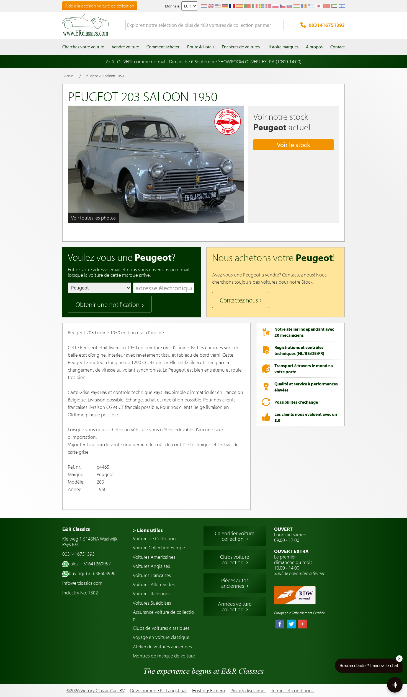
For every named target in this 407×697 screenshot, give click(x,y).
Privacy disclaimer (248, 690)
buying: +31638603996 (92, 573)
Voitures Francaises (152, 575)
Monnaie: (172, 6)
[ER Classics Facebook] (279, 625)
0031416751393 (327, 25)
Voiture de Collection (154, 538)
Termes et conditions (292, 690)
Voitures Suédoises (152, 603)
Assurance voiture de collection (163, 615)
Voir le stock (293, 144)
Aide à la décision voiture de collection (99, 6)
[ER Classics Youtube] (302, 625)
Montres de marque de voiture (164, 655)
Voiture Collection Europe (159, 547)
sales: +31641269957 (90, 563)
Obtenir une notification (108, 304)
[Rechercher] (279, 25)
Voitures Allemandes (154, 584)
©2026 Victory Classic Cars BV (95, 690)
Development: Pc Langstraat (158, 690)
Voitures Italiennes (151, 593)
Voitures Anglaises (151, 566)
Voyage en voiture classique (161, 637)
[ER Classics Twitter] (291, 625)
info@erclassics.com (82, 583)
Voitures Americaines (154, 557)
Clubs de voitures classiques (161, 628)
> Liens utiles (148, 530)
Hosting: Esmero (208, 690)
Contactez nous (239, 300)
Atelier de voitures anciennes (162, 646)
